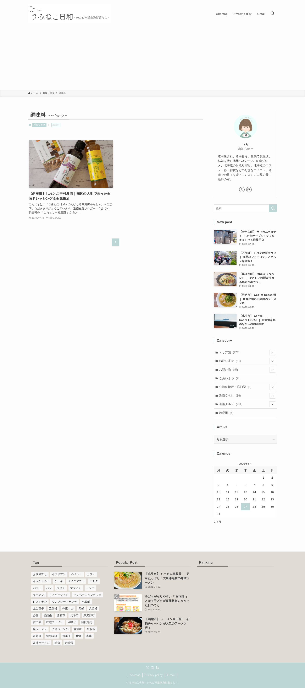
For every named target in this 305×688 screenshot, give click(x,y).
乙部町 (53, 608)
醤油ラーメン (41, 642)
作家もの (68, 608)
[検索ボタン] (272, 13)
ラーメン (38, 594)
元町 (81, 608)
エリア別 (229, 352)
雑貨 (57, 642)
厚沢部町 (89, 615)
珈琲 (89, 636)
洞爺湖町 (51, 636)
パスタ (94, 581)
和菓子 (72, 622)
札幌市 (91, 629)
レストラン (40, 601)
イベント (76, 574)
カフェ (91, 574)
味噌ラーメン (54, 622)
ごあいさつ (229, 378)
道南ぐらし (230, 395)
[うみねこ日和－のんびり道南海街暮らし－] (69, 13)
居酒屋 (77, 629)
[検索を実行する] (273, 208)
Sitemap (135, 675)
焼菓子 (66, 636)
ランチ (90, 588)
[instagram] (249, 189)
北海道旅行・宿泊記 (235, 386)
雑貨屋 (226, 412)
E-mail (171, 675)
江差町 (37, 636)
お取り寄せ (39, 125)
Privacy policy (154, 675)
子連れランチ (60, 629)
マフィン (75, 588)
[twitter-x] (242, 189)
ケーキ (59, 581)
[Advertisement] (152, 58)
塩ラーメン (40, 629)
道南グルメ (230, 404)
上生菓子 (38, 608)
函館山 (48, 615)
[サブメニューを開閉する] (272, 352)
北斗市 (74, 615)
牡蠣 (78, 636)
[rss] (157, 668)
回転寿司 (87, 622)
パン (49, 588)
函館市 (61, 615)
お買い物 (228, 369)
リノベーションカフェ (87, 594)
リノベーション (59, 594)
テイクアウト (76, 581)
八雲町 (93, 608)
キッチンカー (41, 581)
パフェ (37, 588)
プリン (61, 588)
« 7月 (217, 521)
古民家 (37, 622)
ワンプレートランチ (64, 601)
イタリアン (59, 574)
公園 (36, 615)
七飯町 (86, 601)
